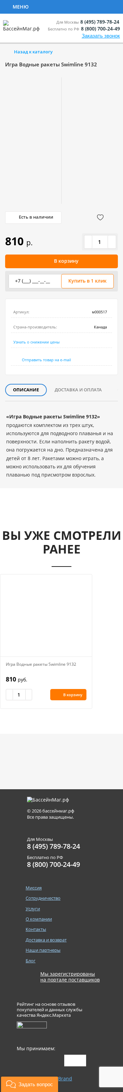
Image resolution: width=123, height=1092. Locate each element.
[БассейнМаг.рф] (22, 29)
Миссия (34, 888)
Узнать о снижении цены (36, 341)
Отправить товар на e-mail (46, 359)
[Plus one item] (112, 241)
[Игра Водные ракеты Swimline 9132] (46, 615)
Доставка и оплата (78, 390)
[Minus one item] (88, 241)
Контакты (36, 929)
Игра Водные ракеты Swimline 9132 (41, 664)
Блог (31, 961)
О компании (39, 919)
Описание (26, 390)
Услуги (33, 909)
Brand (65, 1078)
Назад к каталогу (33, 52)
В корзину (66, 261)
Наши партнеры (43, 950)
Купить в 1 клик (87, 280)
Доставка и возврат (46, 940)
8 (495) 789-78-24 (99, 21)
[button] (29, 1084)
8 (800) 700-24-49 (100, 28)
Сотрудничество (58, 6)
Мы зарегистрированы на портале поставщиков (70, 977)
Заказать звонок (101, 36)
